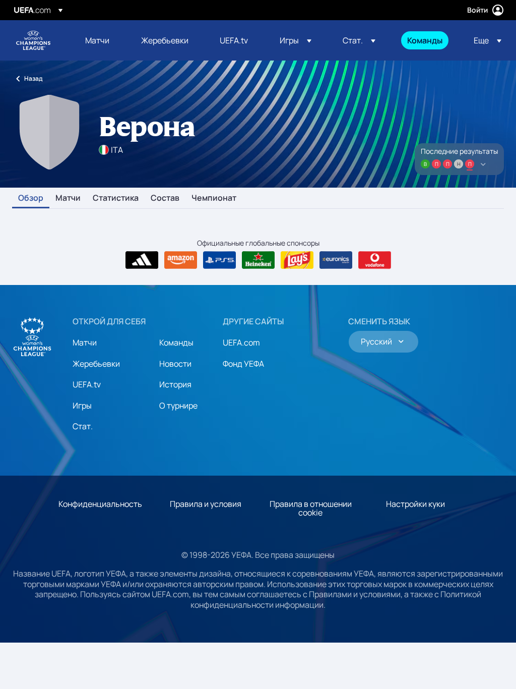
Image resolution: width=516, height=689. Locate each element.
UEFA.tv (87, 384)
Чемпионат (213, 198)
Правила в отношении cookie (311, 508)
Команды (176, 342)
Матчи (68, 198)
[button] (295, 40)
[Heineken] (258, 260)
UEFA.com (241, 342)
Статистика (116, 198)
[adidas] (141, 260)
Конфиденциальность (100, 503)
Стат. (83, 426)
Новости (175, 363)
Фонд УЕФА (243, 363)
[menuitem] (100, 40)
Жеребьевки (96, 363)
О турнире (178, 405)
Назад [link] (33, 78)
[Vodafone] (374, 260)
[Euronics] (335, 260)
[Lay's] (297, 260)
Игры (82, 405)
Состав (165, 198)
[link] (97, 40)
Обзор (30, 198)
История (175, 384)
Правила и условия (205, 503)
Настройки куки (415, 503)
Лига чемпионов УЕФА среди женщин (33, 40)
